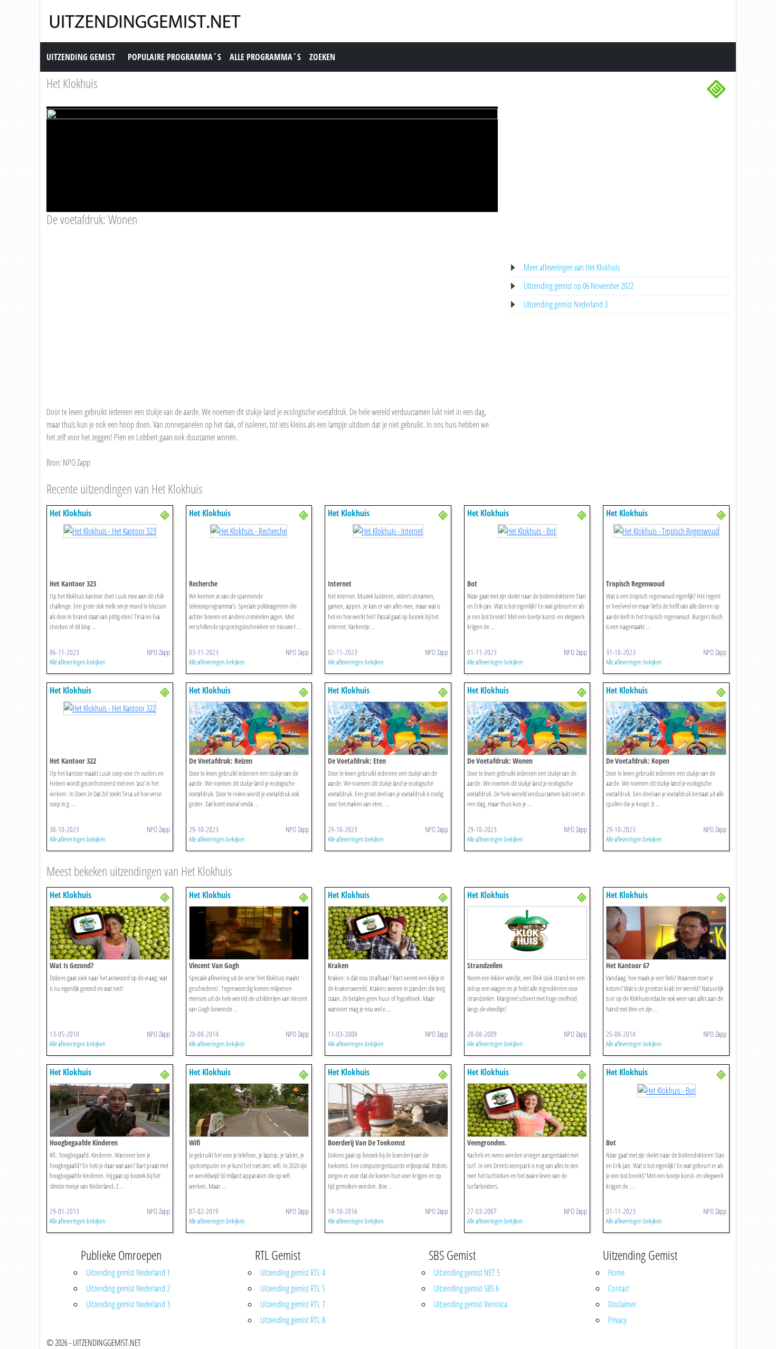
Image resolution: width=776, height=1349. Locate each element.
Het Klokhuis (72, 83)
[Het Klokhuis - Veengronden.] (527, 1109)
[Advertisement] (272, 306)
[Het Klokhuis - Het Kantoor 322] (109, 708)
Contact (618, 1288)
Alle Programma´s (265, 57)
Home (616, 1272)
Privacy (617, 1320)
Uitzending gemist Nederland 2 (128, 1288)
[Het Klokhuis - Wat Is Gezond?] (110, 932)
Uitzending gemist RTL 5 (292, 1288)
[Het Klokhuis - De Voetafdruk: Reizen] (249, 727)
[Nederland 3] (716, 88)
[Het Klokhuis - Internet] (388, 530)
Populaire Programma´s (174, 57)
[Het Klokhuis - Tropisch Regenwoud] (666, 530)
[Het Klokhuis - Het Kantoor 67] (666, 932)
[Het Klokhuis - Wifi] (249, 1109)
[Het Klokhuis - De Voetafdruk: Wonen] (527, 727)
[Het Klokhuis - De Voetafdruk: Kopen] (666, 727)
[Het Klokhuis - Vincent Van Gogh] (249, 932)
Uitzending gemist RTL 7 (292, 1304)
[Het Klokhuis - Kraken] (388, 932)
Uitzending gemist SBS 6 (466, 1288)
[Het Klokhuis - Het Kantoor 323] (109, 530)
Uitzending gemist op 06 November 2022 (578, 286)
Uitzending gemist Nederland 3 (566, 304)
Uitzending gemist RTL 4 (292, 1272)
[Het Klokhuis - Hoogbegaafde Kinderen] (110, 1109)
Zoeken (322, 57)
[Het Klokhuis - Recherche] (248, 530)
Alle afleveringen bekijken (78, 662)
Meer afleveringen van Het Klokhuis (572, 267)
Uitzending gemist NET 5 (467, 1272)
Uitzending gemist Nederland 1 (128, 1272)
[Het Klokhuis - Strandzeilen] (527, 932)
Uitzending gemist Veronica (470, 1304)
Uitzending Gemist (80, 57)
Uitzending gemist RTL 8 (292, 1320)
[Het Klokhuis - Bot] (527, 530)
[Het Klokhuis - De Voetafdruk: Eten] (388, 727)
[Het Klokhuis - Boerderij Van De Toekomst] (388, 1109)
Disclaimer (622, 1304)
